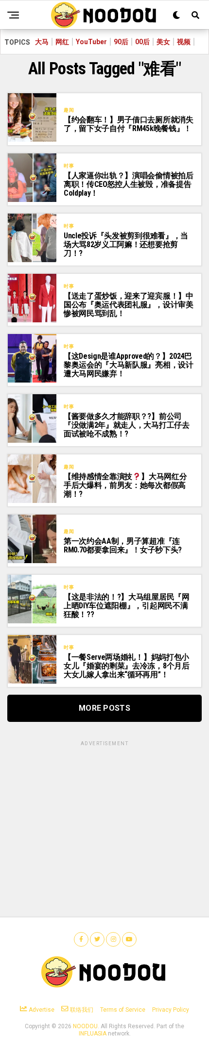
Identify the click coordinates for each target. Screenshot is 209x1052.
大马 (42, 42)
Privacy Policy (170, 1009)
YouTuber (91, 42)
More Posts (104, 708)
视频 (184, 42)
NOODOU (85, 1026)
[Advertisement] (104, 808)
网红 (62, 42)
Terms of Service (122, 1009)
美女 (163, 42)
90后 (121, 42)
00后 (142, 42)
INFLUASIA (92, 1033)
